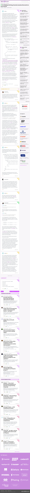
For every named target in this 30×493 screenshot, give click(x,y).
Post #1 (17, 99)
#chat (15, 349)
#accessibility (5, 425)
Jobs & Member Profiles (23, 51)
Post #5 (17, 199)
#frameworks (10, 412)
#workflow (6, 303)
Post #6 (17, 249)
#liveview (11, 424)
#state (4, 413)
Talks (26, 59)
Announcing (7, 394)
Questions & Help (3, 3)
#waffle (7, 325)
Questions (7, 3)
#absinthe (5, 7)
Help (6, 490)
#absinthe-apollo (9, 7)
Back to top (16, 451)
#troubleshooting (7, 349)
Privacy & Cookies (13, 491)
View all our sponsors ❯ (23, 165)
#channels (2, 7)
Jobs (27, 51)
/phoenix (4, 325)
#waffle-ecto (10, 325)
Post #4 (17, 189)
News (4, 394)
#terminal (9, 402)
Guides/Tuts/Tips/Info (22, 78)
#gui (13, 412)
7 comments (4, 82)
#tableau (12, 425)
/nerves (4, 412)
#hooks (14, 424)
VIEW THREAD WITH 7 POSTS (14, 291)
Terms (9, 491)
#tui (11, 402)
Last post (16, 288)
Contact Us (2, 490)
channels (4, 282)
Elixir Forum (27, 101)
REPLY (2, 291)
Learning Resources (22, 59)
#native (15, 412)
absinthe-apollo (5, 285)
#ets (4, 349)
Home (3, 286)
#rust (6, 402)
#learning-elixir (12, 349)
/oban (4, 303)
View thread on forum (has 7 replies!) (8, 281)
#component (9, 425)
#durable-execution (11, 303)
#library (4, 402)
